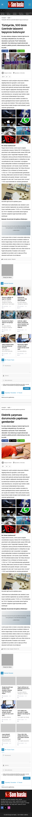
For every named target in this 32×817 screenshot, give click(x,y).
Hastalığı (5, 259)
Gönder (22, 51)
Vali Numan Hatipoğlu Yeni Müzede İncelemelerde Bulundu (19, 10)
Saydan (9, 259)
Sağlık (8, 17)
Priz (18, 649)
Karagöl (11, 649)
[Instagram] (9, 807)
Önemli (15, 649)
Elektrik (5, 649)
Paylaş (6, 51)
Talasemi (14, 259)
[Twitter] (5, 807)
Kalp (8, 649)
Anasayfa (4, 17)
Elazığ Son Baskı (8, 73)
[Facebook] (2, 807)
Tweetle (14, 51)
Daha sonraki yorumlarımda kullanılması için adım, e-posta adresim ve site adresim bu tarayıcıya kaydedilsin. (16, 385)
